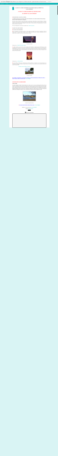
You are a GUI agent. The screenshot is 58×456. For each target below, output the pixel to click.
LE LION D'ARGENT (34, 107)
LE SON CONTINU (20, 61)
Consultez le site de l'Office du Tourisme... (25, 66)
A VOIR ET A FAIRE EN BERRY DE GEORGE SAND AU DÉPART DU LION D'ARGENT (29, 8)
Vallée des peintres (31, 25)
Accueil (7, 3)
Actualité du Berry (30, 108)
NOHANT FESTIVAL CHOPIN (21, 45)
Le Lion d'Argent (28, 78)
